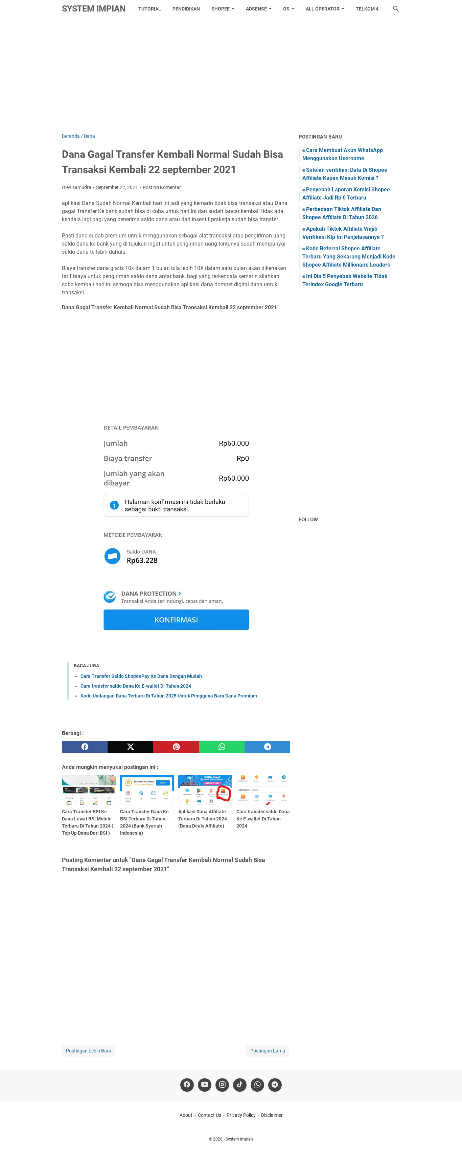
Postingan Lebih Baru (88, 1050)
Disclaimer (272, 1115)
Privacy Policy (241, 1115)
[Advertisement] (231, 75)
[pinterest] (176, 747)
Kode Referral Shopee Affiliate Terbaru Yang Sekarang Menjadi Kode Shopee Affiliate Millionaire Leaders (348, 256)
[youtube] (204, 1085)
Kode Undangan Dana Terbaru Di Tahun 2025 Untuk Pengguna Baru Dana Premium (168, 695)
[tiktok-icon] (240, 1085)
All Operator (323, 9)
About (186, 1115)
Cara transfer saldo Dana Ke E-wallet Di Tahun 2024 (135, 686)
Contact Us (209, 1115)
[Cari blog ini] (396, 9)
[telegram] (267, 747)
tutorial (149, 9)
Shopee (220, 9)
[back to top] (448, 1134)
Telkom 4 (367, 9)
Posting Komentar (162, 187)
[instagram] (222, 1085)
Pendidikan (186, 9)
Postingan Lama (267, 1050)
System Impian (94, 9)
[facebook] (85, 747)
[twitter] (130, 747)
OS (286, 9)
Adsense (256, 9)
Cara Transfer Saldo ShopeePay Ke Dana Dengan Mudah (141, 676)
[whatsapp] (222, 747)
